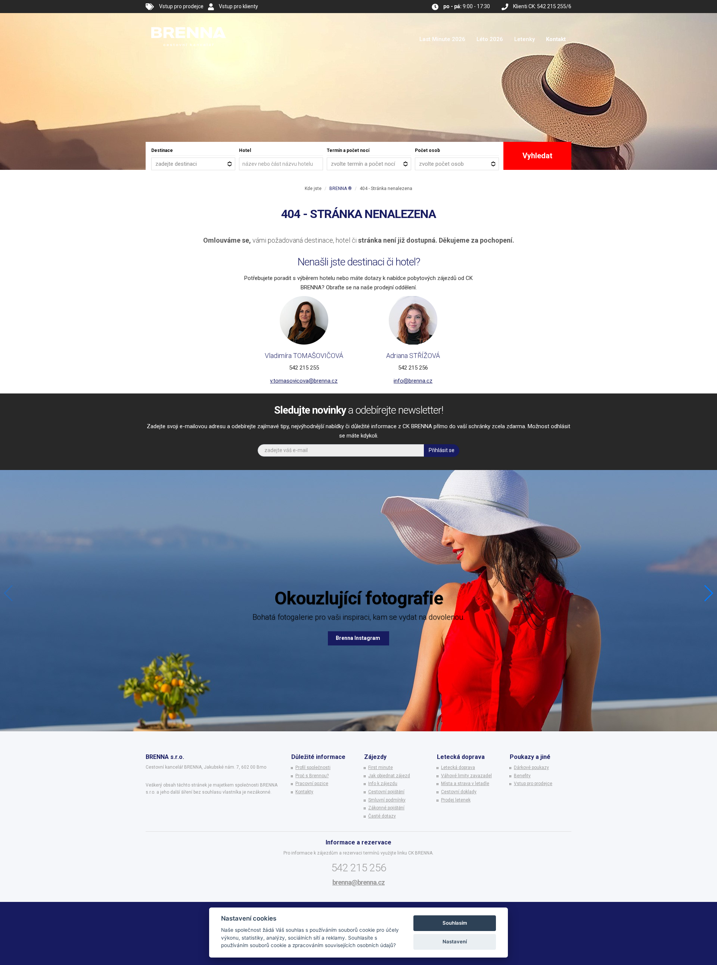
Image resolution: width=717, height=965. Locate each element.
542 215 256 (358, 867)
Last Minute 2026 (442, 39)
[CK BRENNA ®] (189, 22)
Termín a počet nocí (348, 150)
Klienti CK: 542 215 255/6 (542, 6)
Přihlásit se (441, 450)
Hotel (245, 150)
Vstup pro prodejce (181, 6)
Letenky (524, 39)
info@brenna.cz (413, 380)
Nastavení (455, 941)
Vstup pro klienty (238, 6)
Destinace (162, 150)
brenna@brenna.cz (358, 882)
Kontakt (556, 39)
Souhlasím (455, 923)
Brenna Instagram (358, 638)
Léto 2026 (490, 39)
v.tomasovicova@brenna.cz (304, 380)
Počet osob (427, 150)
